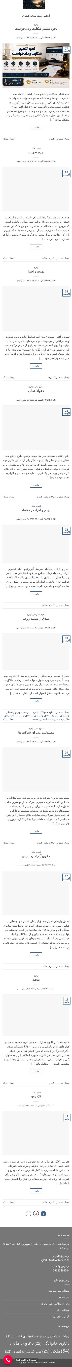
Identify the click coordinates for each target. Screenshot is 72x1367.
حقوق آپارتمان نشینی (36, 856)
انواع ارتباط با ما (46, 1337)
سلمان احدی (21, 38)
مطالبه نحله (62, 1310)
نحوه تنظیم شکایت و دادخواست (36, 28)
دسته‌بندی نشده (22, 1336)
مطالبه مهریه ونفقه (42, 719)
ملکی (33, 148)
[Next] (28, 1214)
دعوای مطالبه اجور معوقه (55, 1303)
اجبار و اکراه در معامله (36, 510)
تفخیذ (36, 979)
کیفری (36, 25)
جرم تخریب (36, 152)
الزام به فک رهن (60, 1316)
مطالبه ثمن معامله (59, 1290)
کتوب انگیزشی (32, 1351)
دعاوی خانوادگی (39, 614)
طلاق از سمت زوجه (36, 618)
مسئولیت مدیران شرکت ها (36, 732)
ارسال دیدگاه (9, 139)
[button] (67, 4)
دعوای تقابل (36, 391)
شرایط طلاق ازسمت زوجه (43, 715)
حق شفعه (64, 1297)
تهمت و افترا (36, 271)
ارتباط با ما (61, 1336)
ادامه (36, 127)
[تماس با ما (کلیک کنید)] (8, 1359)
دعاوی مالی (39, 387)
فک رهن (36, 1096)
